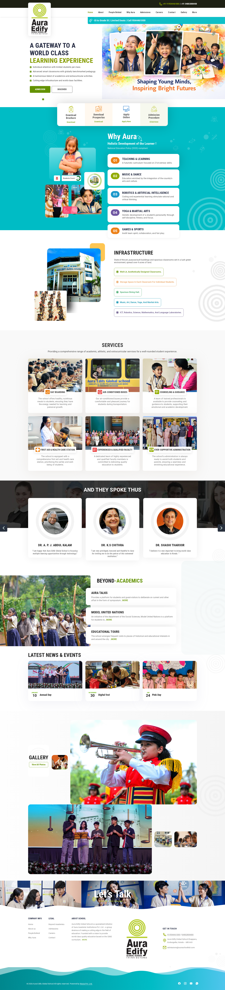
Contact (171, 12)
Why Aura (131, 12)
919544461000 (173, 935)
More (194, 12)
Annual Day (45, 694)
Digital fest (104, 694)
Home (90, 12)
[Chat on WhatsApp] (196, 984)
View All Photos (38, 764)
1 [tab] (43, 99)
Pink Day (156, 694)
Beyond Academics (56, 924)
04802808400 (187, 935)
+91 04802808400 (189, 4)
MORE (84, 940)
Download (71, 122)
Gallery (184, 12)
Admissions (145, 12)
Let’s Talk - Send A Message (111, 901)
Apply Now (126, 121)
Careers (159, 12)
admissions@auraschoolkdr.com (181, 947)
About (101, 12)
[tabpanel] (112, 60)
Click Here (154, 122)
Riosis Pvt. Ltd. (86, 984)
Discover (62, 89)
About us (32, 929)
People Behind (115, 12)
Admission (40, 89)
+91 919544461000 (171, 4)
